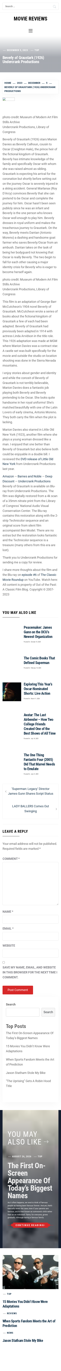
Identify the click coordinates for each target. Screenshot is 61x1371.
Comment (11, 858)
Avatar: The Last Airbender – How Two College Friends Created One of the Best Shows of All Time (40, 724)
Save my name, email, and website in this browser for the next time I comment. (30, 972)
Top (37, 50)
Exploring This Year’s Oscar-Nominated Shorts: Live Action (38, 689)
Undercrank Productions (34, 481)
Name (8, 911)
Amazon (8, 476)
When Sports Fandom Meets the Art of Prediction (30, 1062)
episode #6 (29, 575)
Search (11, 1004)
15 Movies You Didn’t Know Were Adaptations (28, 1048)
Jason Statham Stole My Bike (26, 1073)
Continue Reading (30, 1225)
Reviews (12, 1313)
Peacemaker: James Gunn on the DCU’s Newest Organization (38, 632)
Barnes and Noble (30, 476)
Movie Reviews (30, 19)
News (10, 1332)
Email (8, 928)
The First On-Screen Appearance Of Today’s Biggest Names (29, 1035)
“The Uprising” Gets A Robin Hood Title (28, 1083)
